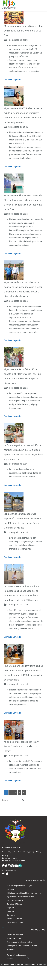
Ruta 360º (10, 889)
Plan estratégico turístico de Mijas (19, 886)
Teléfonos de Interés (14, 919)
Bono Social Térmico (14, 904)
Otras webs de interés (15, 922)
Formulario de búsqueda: (16, 955)
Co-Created (11, 915)
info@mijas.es (9, 856)
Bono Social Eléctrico (15, 900)
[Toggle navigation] (42, 5)
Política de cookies (14, 938)
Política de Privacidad (15, 935)
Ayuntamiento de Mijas (14, 964)
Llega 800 (10, 911)
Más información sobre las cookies (19, 942)
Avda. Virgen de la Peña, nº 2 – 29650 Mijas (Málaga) (23, 852)
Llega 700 (10, 908)
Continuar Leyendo (12, 79)
